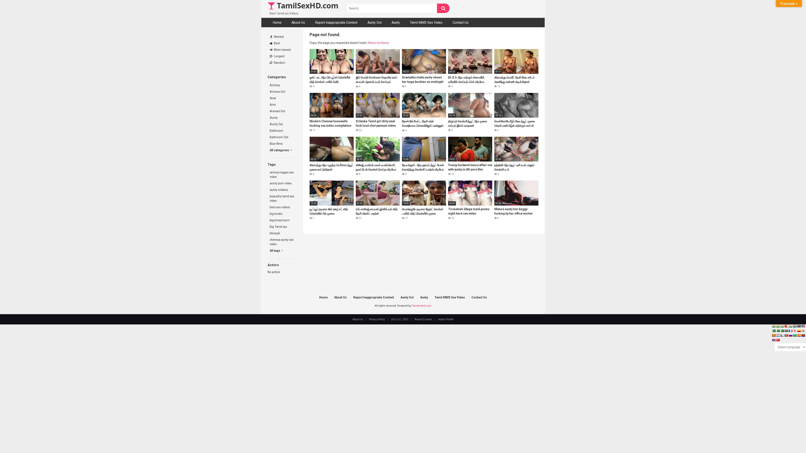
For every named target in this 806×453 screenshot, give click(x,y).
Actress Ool (277, 91)
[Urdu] (782, 330)
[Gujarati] (774, 326)
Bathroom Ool (279, 137)
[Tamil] (782, 326)
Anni (273, 104)
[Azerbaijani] (786, 330)
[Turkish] (778, 340)
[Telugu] (803, 335)
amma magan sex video (282, 174)
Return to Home (378, 42)
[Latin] (774, 335)
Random (279, 62)
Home (277, 23)
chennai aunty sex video (282, 242)
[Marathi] (786, 326)
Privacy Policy (377, 319)
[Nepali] (782, 335)
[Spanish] (799, 335)
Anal (273, 98)
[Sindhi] (774, 330)
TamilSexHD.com (306, 5)
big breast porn (280, 220)
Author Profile (446, 319)
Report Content (423, 319)
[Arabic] (795, 335)
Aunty (396, 23)
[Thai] (774, 340)
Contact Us (460, 23)
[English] (803, 326)
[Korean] (803, 330)
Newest (278, 36)
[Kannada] (799, 330)
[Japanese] (795, 330)
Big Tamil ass (278, 226)
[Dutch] (795, 326)
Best (276, 43)
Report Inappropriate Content (336, 23)
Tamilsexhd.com (421, 305)
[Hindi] (790, 326)
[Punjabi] (778, 330)
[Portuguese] (786, 335)
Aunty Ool (375, 23)
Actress (275, 85)
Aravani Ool (277, 111)
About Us (298, 23)
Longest (279, 56)
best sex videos (280, 207)
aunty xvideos (279, 189)
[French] (790, 330)
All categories (280, 150)
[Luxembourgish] (778, 335)
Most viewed (282, 49)
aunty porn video (281, 183)
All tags (275, 250)
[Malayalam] (778, 326)
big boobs (276, 213)
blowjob (275, 233)
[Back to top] (792, 440)
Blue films (276, 143)
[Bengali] (799, 326)
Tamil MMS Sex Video (426, 23)
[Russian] (790, 335)
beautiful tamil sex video (282, 198)
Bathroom (276, 130)
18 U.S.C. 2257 (399, 319)
